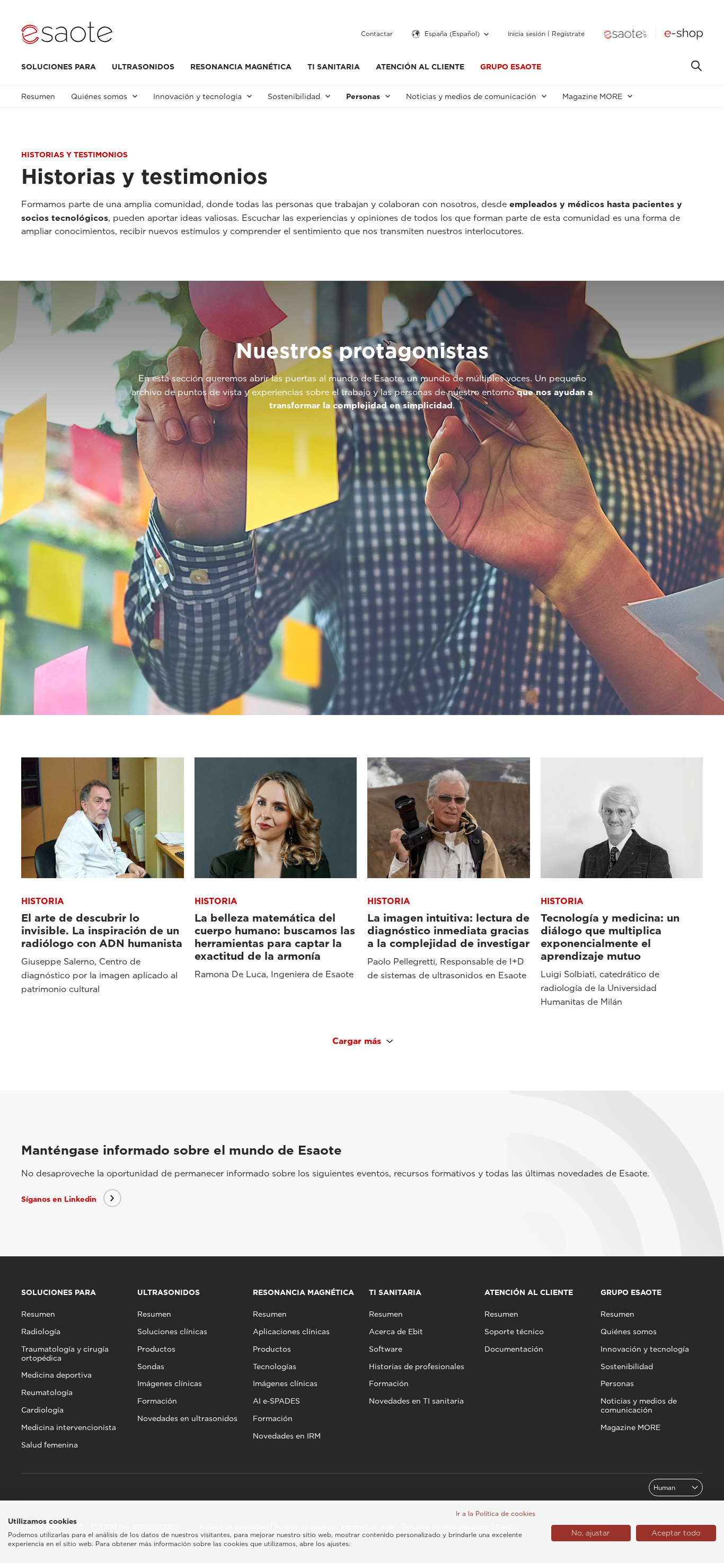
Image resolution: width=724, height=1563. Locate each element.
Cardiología (42, 1410)
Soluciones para (58, 66)
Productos (156, 1349)
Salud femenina (49, 1445)
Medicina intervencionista (68, 1427)
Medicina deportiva (56, 1375)
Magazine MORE (630, 1427)
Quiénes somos (629, 1331)
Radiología (40, 1331)
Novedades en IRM (287, 1436)
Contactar (377, 34)
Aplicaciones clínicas (291, 1331)
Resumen (38, 96)
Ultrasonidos (143, 66)
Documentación (513, 1349)
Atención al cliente (420, 66)
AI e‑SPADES (276, 1401)
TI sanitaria (333, 66)
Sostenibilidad (627, 1366)
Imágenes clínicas (169, 1383)
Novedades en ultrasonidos (187, 1418)
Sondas (150, 1366)
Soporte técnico (514, 1331)
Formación (157, 1401)
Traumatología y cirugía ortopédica (65, 1353)
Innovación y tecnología (645, 1349)
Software (385, 1349)
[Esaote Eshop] (684, 34)
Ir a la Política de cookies (495, 1513)
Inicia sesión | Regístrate (546, 34)
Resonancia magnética (241, 66)
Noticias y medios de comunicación (639, 1405)
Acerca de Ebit (396, 1331)
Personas (617, 1383)
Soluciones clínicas (172, 1331)
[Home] (66, 34)
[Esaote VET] (625, 34)
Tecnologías (274, 1366)
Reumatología (47, 1392)
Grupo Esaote (510, 66)
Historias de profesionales (416, 1366)
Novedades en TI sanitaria (416, 1401)
